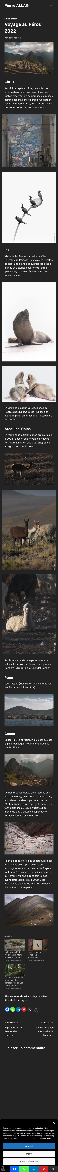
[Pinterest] (23, 1007)
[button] (53, 1122)
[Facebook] (7, 1007)
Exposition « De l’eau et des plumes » (13, 1029)
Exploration (11, 19)
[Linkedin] (18, 1007)
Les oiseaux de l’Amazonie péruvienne (34, 955)
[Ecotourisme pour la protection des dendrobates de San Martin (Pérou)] (15, 970)
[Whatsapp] (12, 1007)
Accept (29, 1146)
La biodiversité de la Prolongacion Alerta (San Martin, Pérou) (14, 955)
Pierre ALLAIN (14, 38)
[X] (29, 1007)
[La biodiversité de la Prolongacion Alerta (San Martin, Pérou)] (15, 945)
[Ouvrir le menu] (50, 5)
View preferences (29, 1161)
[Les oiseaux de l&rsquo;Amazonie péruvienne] (38, 945)
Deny (29, 1153)
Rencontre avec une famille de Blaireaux (44, 1029)
